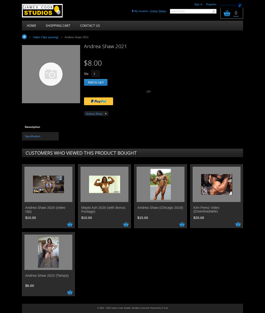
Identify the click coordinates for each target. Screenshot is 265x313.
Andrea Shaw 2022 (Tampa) (47, 275)
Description (32, 126)
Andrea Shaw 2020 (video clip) (45, 209)
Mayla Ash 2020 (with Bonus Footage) (103, 209)
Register (211, 4)
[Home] (49, 10)
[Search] (213, 11)
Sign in (198, 4)
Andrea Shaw (94, 113)
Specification (32, 136)
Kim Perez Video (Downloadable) (206, 209)
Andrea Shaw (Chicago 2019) (160, 208)
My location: (149, 11)
